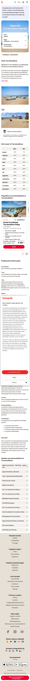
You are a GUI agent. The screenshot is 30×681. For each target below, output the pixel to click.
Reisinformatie (15, 626)
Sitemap (15, 589)
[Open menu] (27, 2)
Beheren (14, 382)
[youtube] (22, 633)
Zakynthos (15, 556)
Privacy (15, 597)
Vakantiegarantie (15, 621)
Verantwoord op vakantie (15, 581)
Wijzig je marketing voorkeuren (15, 605)
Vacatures (15, 584)
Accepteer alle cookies (14, 372)
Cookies (15, 600)
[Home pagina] (2, 2)
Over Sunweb (15, 579)
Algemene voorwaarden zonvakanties (15, 673)
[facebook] (8, 633)
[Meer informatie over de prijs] (24, 242)
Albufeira (15, 570)
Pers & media (15, 586)
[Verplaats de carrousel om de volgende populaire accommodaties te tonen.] (26, 254)
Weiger (14, 377)
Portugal (15, 543)
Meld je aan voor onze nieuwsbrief (15, 624)
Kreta (15, 551)
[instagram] (15, 633)
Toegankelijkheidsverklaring (15, 602)
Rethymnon (15, 565)
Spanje (24, 70)
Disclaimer (15, 607)
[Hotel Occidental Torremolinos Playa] (14, 225)
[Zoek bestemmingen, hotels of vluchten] (15, 2)
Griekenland (15, 540)
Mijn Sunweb (15, 619)
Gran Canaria (15, 554)
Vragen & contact (15, 616)
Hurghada (15, 567)
